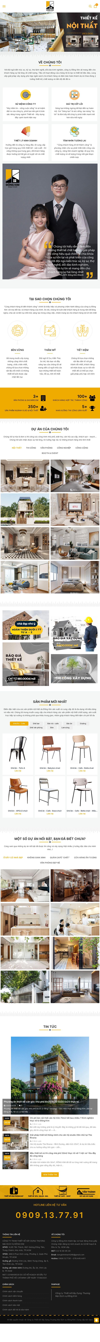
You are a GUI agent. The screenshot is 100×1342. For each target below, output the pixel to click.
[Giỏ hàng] (95, 7)
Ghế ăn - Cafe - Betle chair (82, 768)
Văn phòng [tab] (46, 448)
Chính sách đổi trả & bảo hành (15, 1309)
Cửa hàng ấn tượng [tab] (85, 857)
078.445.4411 (79, 1258)
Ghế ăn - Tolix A (18, 768)
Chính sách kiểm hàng (12, 1296)
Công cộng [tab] (82, 448)
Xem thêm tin (50, 1174)
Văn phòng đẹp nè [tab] (50, 862)
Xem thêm (9, 634)
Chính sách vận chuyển (12, 1291)
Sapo (91, 1320)
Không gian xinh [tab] (36, 857)
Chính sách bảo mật (11, 1305)
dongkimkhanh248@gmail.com (70, 1255)
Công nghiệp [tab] (64, 448)
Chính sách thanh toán (12, 1300)
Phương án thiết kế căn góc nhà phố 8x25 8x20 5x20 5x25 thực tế (41, 1101)
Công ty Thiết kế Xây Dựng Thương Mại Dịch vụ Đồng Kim (72, 1294)
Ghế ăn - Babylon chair (50, 768)
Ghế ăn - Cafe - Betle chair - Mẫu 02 (83, 811)
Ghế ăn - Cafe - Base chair (50, 811)
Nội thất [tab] (17, 448)
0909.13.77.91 (50, 1215)
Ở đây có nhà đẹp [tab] (13, 857)
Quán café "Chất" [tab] (60, 857)
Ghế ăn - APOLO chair (18, 811)
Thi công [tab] (31, 448)
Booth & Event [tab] (50, 453)
